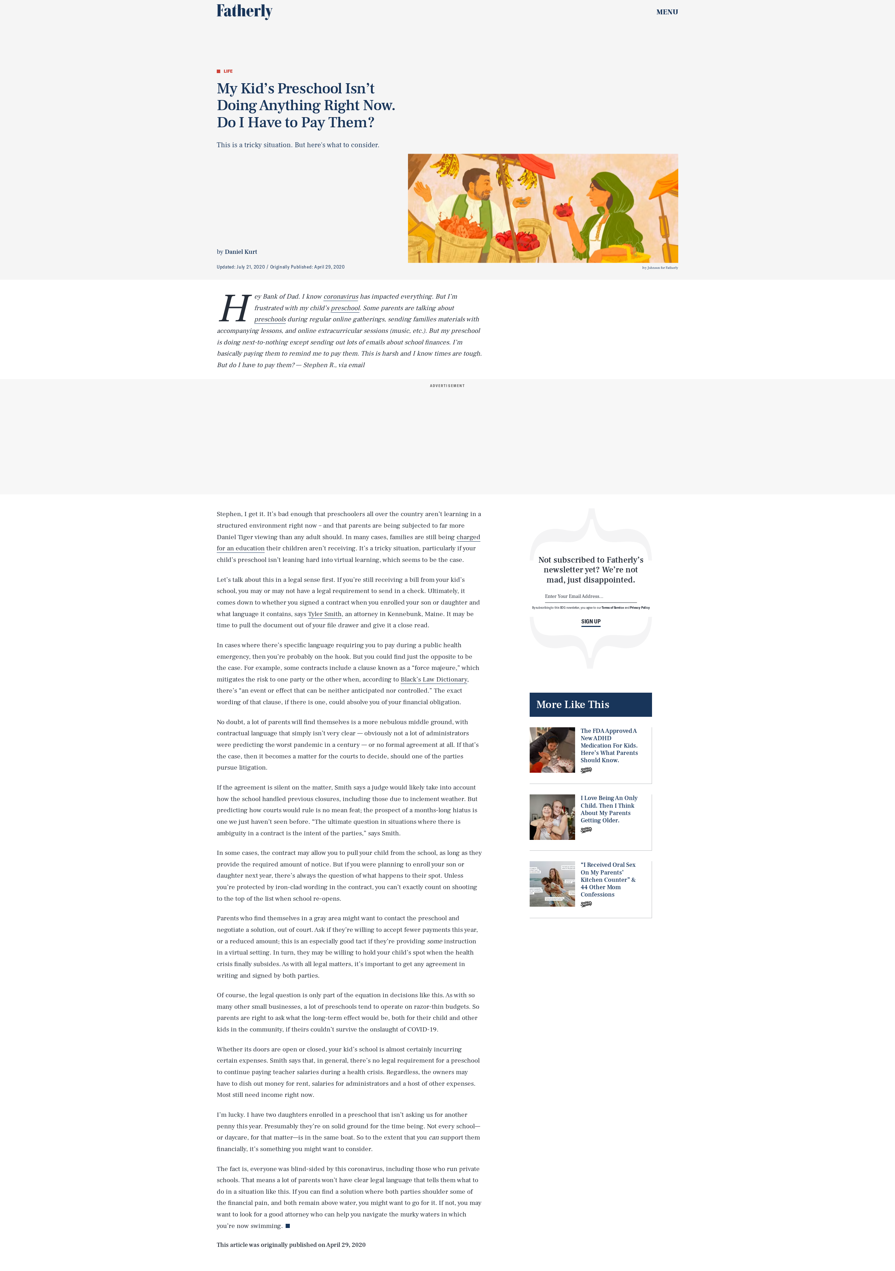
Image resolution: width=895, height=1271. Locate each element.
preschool (345, 308)
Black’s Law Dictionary (434, 679)
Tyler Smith (325, 614)
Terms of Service (613, 607)
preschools (270, 319)
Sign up (591, 621)
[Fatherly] (245, 12)
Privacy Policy (640, 607)
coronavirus (340, 296)
